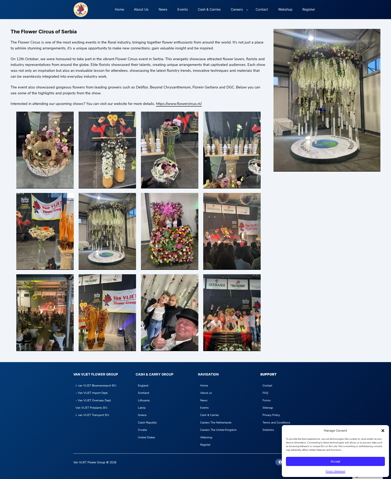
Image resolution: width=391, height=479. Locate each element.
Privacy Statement (335, 471)
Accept (335, 461)
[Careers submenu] (247, 10)
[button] (383, 431)
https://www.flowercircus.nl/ (179, 103)
